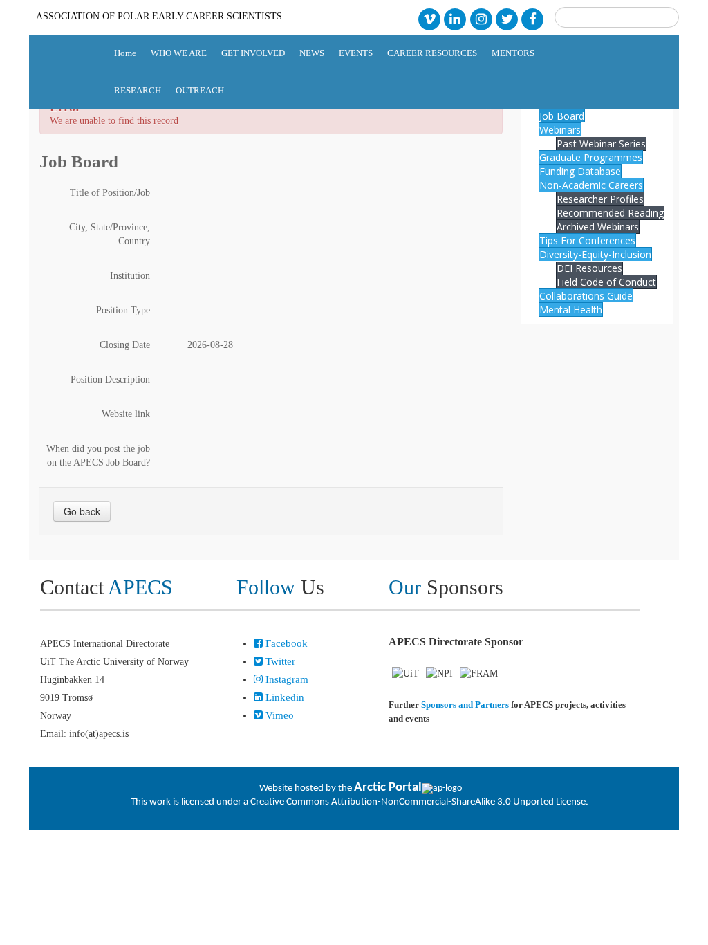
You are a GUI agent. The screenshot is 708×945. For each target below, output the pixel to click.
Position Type (123, 310)
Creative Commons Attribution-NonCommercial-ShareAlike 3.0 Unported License (418, 802)
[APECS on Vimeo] (429, 18)
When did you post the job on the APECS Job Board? (98, 455)
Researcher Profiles (600, 198)
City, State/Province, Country (109, 234)
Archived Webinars (598, 226)
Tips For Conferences (587, 240)
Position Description (110, 379)
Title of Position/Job (110, 192)
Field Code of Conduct (606, 281)
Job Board (561, 115)
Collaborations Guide (586, 295)
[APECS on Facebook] (533, 18)
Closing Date (125, 345)
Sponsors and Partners (465, 704)
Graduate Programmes (590, 157)
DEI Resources (589, 268)
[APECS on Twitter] (506, 18)
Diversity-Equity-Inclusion (595, 254)
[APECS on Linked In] (455, 18)
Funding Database (580, 171)
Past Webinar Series (601, 143)
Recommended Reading (610, 212)
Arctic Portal (388, 787)
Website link (126, 414)
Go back (82, 511)
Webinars (560, 129)
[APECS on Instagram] (481, 18)
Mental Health (570, 309)
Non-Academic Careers (591, 185)
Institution (130, 275)
